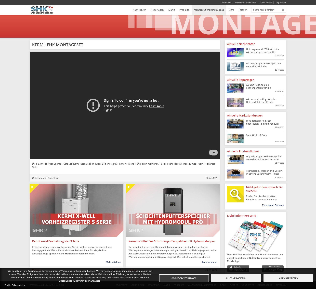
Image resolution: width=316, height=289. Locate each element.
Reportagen (157, 9)
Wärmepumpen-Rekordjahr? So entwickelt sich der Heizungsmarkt (263, 66)
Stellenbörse (266, 2)
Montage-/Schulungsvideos (209, 9)
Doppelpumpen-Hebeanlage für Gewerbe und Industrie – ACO (263, 158)
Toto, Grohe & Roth (256, 135)
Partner (243, 9)
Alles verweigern (236, 278)
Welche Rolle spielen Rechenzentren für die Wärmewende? (258, 87)
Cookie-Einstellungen (184, 278)
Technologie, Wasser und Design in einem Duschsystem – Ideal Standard (264, 173)
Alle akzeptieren (288, 278)
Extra (231, 9)
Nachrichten (139, 9)
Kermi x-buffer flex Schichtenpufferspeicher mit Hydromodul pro (172, 241)
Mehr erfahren (113, 262)
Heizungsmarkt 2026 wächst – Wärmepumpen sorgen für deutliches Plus (262, 52)
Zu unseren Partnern (273, 205)
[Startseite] (42, 10)
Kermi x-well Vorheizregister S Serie (55, 241)
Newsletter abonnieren (245, 2)
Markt (171, 9)
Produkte (184, 9)
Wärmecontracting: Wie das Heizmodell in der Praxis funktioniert (261, 102)
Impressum (281, 2)
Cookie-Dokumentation (15, 285)
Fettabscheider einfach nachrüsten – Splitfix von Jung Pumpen (262, 123)
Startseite (226, 2)
